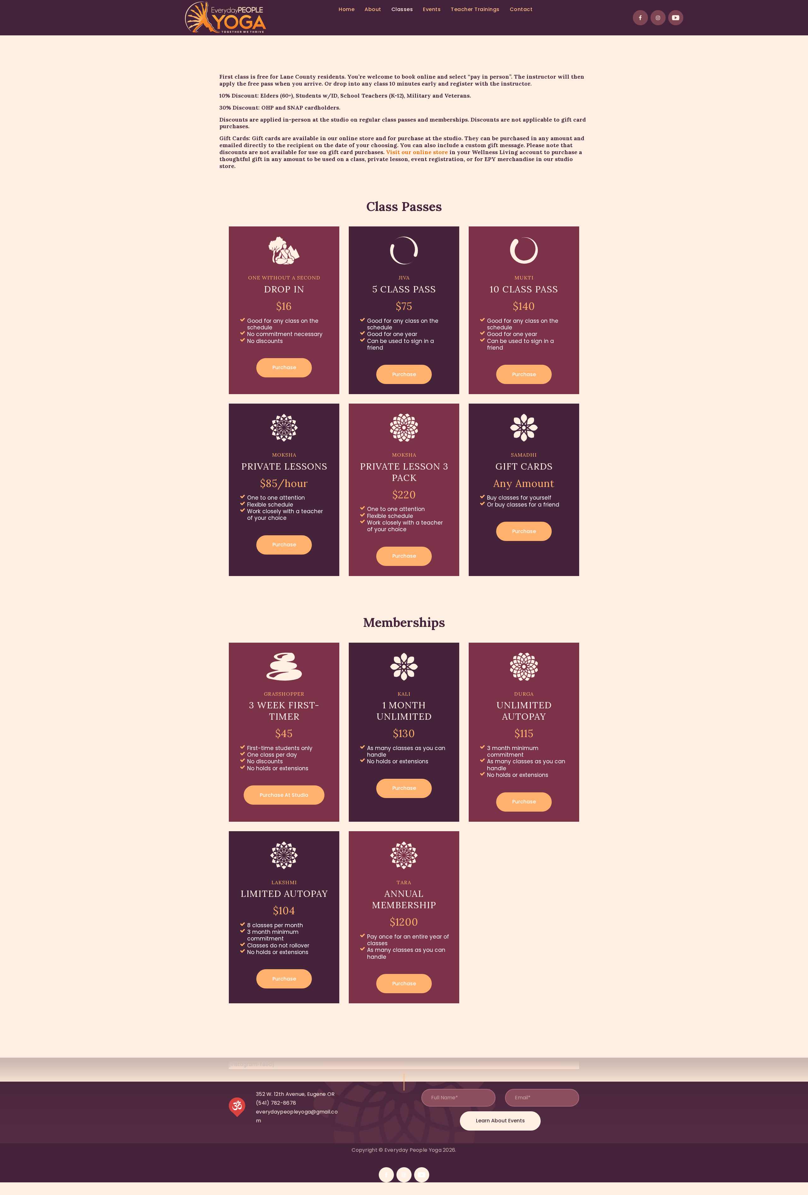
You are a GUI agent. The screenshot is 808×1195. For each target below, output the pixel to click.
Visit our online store (417, 152)
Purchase (284, 367)
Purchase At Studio (284, 795)
